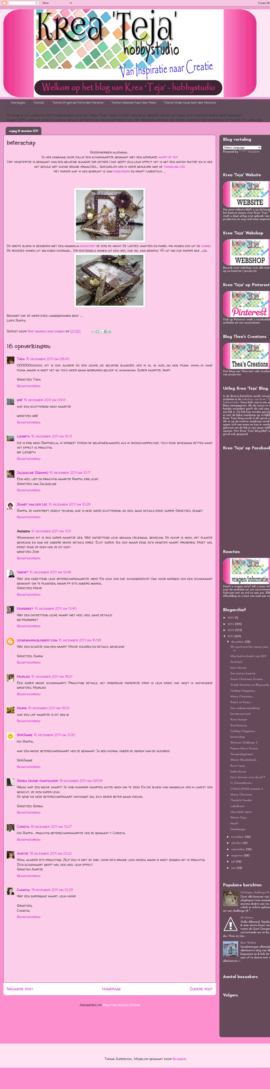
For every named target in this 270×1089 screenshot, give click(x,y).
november (238, 837)
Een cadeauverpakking (245, 708)
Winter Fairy (238, 817)
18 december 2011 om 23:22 (51, 853)
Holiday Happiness (242, 691)
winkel (206, 245)
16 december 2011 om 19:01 (51, 676)
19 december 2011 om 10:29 (52, 889)
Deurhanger (238, 829)
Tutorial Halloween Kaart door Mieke (134, 103)
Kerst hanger (238, 719)
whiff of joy (168, 157)
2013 (231, 624)
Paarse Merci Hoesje (244, 748)
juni (233, 868)
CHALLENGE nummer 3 (246, 789)
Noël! (234, 823)
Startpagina (18, 103)
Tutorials (39, 103)
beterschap (237, 737)
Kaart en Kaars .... (242, 702)
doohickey (87, 245)
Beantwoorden (28, 386)
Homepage (111, 989)
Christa (23, 826)
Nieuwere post (20, 989)
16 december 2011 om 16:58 (80, 640)
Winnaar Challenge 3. (244, 742)
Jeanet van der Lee (32, 504)
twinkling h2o (174, 166)
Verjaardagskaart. (242, 754)
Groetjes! (236, 662)
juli (233, 861)
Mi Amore (247, 917)
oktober (236, 843)
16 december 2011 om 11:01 (51, 531)
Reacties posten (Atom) (121, 1005)
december (238, 642)
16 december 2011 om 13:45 (55, 608)
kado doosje (238, 771)
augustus (237, 855)
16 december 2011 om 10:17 (70, 472)
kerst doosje (238, 668)
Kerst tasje (237, 766)
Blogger (179, 1058)
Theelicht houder (241, 800)
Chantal (23, 889)
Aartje (22, 853)
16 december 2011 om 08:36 (48, 359)
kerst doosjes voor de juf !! (247, 777)
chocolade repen (241, 812)
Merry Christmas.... (242, 696)
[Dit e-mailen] (94, 331)
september (238, 849)
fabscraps (121, 171)
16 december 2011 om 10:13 (51, 436)
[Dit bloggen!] (98, 331)
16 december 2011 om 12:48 (50, 572)
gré (20, 400)
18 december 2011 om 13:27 (51, 826)
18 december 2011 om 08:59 (81, 780)
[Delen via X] (102, 331)
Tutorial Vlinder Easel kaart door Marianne (190, 103)
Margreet (25, 608)
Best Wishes (248, 942)
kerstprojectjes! (240, 714)
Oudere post (201, 989)
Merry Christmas (241, 794)
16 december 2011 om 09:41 (45, 400)
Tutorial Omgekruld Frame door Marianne (78, 103)
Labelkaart (237, 806)
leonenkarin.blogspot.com (37, 640)
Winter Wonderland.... (244, 760)
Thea (21, 359)
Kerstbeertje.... (239, 725)
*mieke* (22, 572)
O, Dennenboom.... (242, 783)
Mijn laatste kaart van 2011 (248, 656)
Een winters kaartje (242, 673)
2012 (231, 630)
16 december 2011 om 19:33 (49, 708)
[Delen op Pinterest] (110, 331)
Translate (253, 151)
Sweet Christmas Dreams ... (248, 679)
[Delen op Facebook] (106, 331)
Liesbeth (23, 436)
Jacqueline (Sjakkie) (32, 472)
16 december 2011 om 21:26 (54, 734)
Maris (22, 708)
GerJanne (24, 734)
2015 (231, 617)
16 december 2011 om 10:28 (69, 504)
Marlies (23, 676)
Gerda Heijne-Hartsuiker (37, 780)
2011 (231, 636)
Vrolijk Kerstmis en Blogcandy (249, 685)
